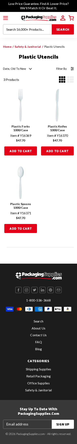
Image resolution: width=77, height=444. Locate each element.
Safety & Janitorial (28, 46)
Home (7, 46)
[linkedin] (42, 290)
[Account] (62, 18)
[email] (58, 290)
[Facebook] (18, 290)
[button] (5, 18)
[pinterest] (50, 290)
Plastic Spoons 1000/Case (20, 205)
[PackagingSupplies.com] (38, 18)
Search (63, 29)
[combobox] (27, 29)
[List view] (70, 79)
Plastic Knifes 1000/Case (57, 128)
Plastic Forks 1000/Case (20, 128)
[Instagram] (26, 290)
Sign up (62, 424)
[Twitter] (34, 290)
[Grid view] (62, 79)
